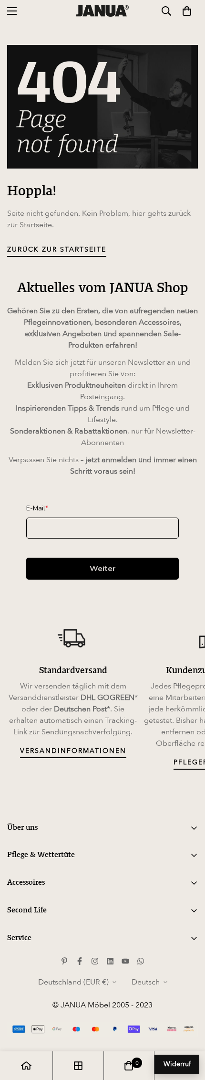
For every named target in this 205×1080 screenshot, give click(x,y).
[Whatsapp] (140, 961)
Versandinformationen (73, 750)
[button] (187, 11)
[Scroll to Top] (187, 1029)
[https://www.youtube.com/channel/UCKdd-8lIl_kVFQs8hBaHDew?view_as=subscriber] (125, 961)
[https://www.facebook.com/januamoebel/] (79, 961)
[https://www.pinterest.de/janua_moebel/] (64, 961)
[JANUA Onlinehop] (102, 10)
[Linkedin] (110, 961)
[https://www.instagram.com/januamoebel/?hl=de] (94, 961)
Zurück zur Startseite (56, 249)
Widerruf (177, 1064)
